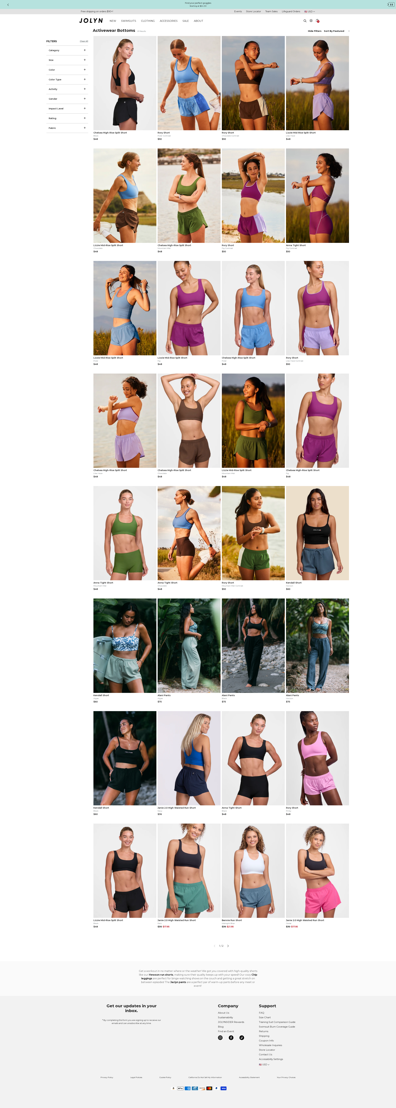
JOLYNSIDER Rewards (231, 1022)
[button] (317, 24)
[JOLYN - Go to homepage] (91, 21)
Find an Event (226, 1031)
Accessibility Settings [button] (271, 1059)
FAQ (261, 1012)
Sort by (328, 31)
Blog (221, 1026)
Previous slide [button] (8, 5)
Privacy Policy (107, 1077)
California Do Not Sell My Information (205, 1077)
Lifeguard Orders (291, 11)
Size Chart (265, 1017)
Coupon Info (266, 1040)
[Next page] (228, 946)
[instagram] (220, 1038)
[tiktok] (241, 1038)
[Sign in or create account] (311, 21)
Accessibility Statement (249, 1077)
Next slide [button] (388, 4)
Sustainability (225, 1017)
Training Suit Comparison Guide (277, 1022)
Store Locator (253, 11)
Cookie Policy (165, 1077)
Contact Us (265, 1054)
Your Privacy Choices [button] (286, 1077)
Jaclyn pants (178, 982)
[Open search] (305, 21)
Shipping (264, 1035)
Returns (263, 1031)
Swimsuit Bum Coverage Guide (277, 1026)
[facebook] (231, 1038)
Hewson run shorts (161, 974)
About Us (223, 1012)
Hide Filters (314, 31)
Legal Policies (136, 1077)
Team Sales (271, 11)
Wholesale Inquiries (270, 1045)
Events (238, 11)
